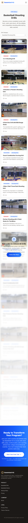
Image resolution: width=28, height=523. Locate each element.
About (2, 500)
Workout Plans (4, 490)
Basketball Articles (5, 488)
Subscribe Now (14, 254)
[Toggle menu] (26, 2)
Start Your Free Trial (13, 454)
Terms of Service (5, 510)
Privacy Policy (4, 507)
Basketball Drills (5, 485)
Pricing (2, 493)
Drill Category (4, 32)
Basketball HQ (9, 472)
